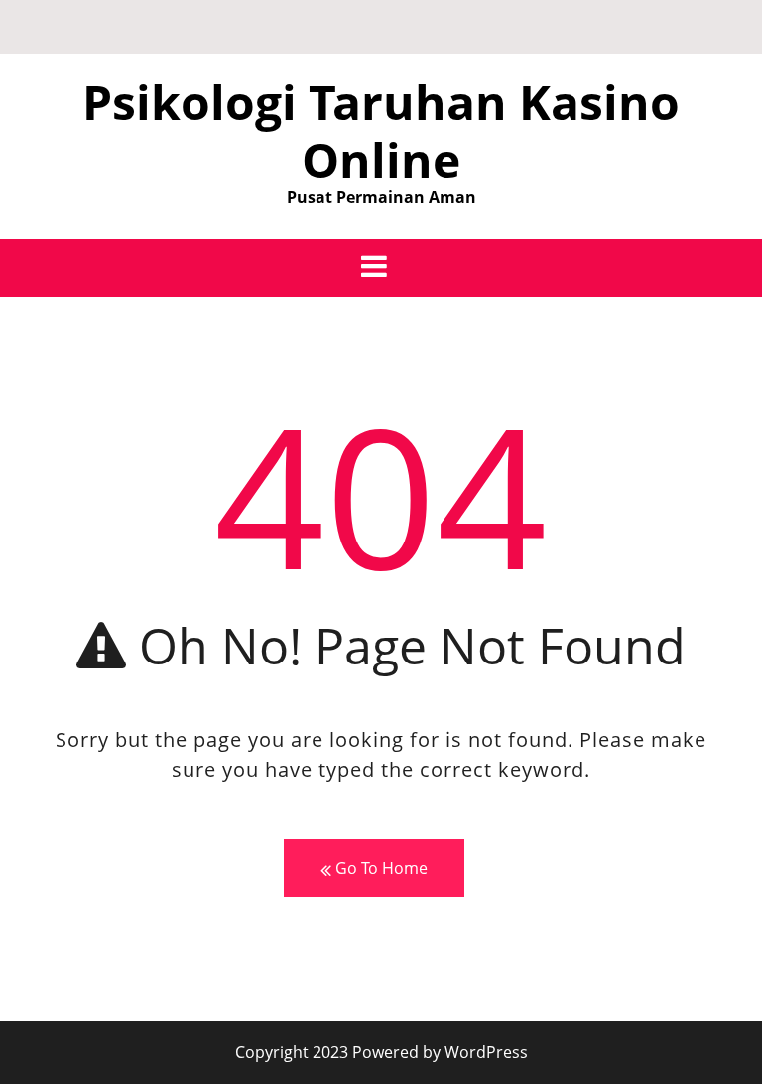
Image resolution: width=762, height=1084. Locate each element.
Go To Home (379, 868)
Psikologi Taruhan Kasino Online (381, 130)
